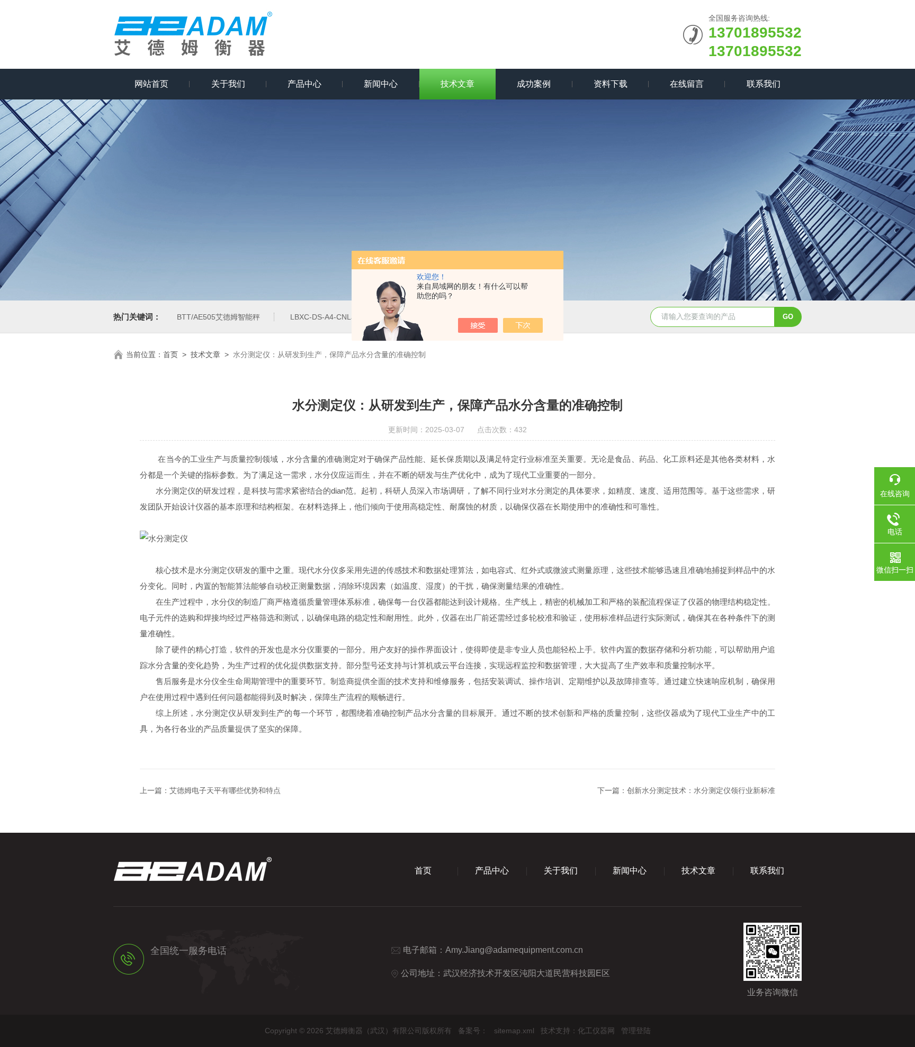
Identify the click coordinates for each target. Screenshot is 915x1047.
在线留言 (687, 83)
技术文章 (457, 83)
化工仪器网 (596, 1030)
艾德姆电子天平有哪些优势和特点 (225, 790)
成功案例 (534, 83)
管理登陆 (636, 1030)
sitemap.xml (514, 1030)
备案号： (473, 1030)
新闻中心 (381, 83)
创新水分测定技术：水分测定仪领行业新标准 (701, 790)
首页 (170, 354)
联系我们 (764, 83)
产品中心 (304, 83)
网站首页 (151, 83)
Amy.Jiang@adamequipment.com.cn (514, 949)
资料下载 (610, 83)
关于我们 (228, 83)
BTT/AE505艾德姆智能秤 (218, 317)
